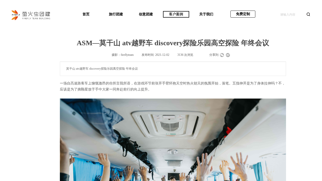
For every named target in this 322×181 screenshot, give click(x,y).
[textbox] (292, 14)
